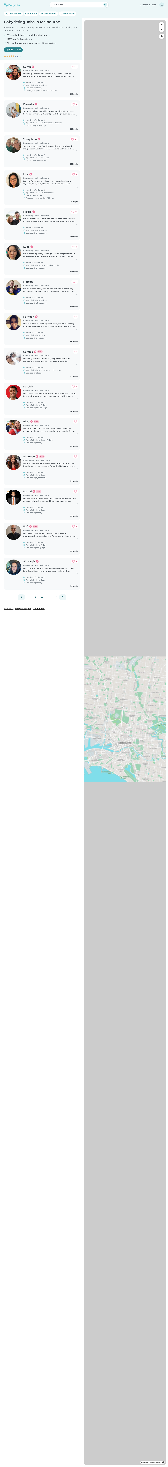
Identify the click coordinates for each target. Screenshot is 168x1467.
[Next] (62, 597)
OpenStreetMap (155, 1462)
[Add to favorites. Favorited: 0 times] (75, 317)
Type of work (14, 13)
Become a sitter (148, 5)
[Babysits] (12, 5)
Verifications (49, 13)
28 (56, 597)
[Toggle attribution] (163, 1462)
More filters (69, 13)
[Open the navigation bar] (161, 4)
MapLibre (144, 1462)
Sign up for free (13, 50)
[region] (125, 742)
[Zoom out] (161, 29)
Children (32, 13)
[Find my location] (161, 36)
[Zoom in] (161, 24)
